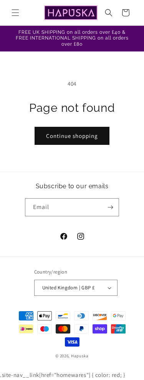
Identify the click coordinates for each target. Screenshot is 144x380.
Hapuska (80, 355)
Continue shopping (72, 135)
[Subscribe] (110, 207)
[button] (15, 12)
